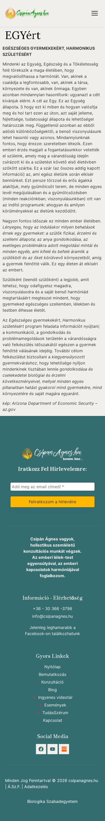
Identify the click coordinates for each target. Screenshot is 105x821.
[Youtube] (52, 749)
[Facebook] (41, 749)
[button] (95, 13)
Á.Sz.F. (14, 786)
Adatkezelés (36, 786)
